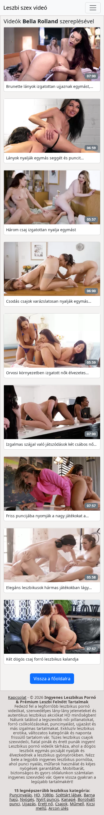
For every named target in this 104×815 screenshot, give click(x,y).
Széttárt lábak (69, 795)
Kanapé (68, 799)
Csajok (61, 803)
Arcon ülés (59, 808)
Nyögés (27, 799)
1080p (48, 795)
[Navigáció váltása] (93, 7)
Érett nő (45, 803)
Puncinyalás (20, 795)
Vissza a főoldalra (52, 679)
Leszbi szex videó (25, 7)
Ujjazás (29, 803)
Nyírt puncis (47, 799)
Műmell (77, 803)
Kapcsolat (17, 697)
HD (37, 795)
